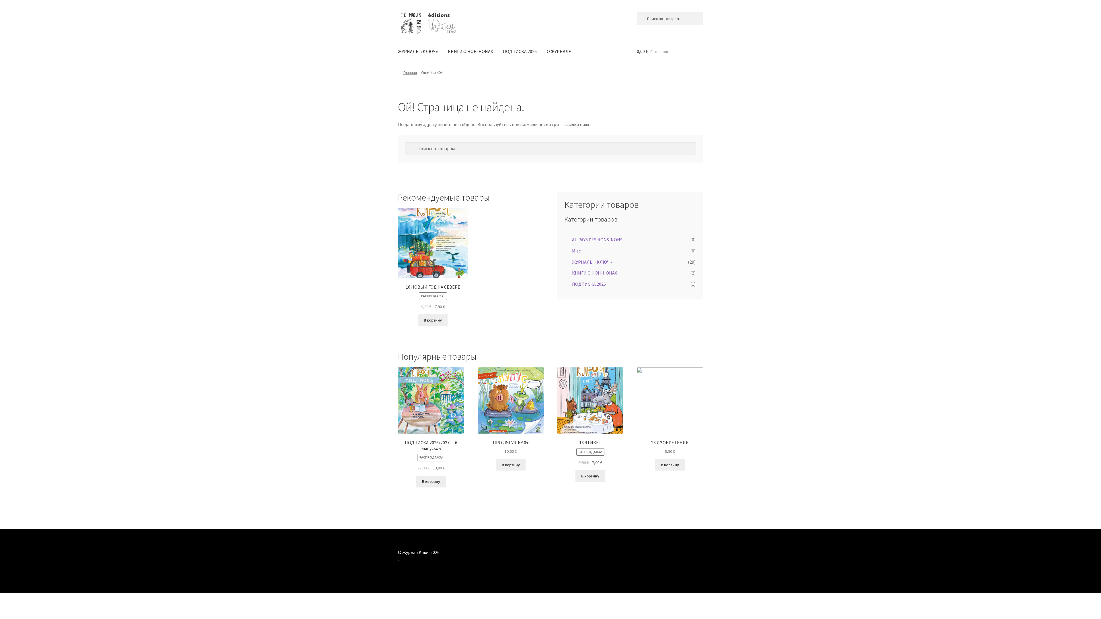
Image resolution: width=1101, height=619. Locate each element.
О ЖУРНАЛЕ (559, 51)
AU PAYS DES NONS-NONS (597, 239)
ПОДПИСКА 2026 (520, 51)
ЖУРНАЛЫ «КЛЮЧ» (418, 51)
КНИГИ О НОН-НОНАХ (470, 51)
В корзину (433, 320)
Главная (410, 72)
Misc (576, 251)
